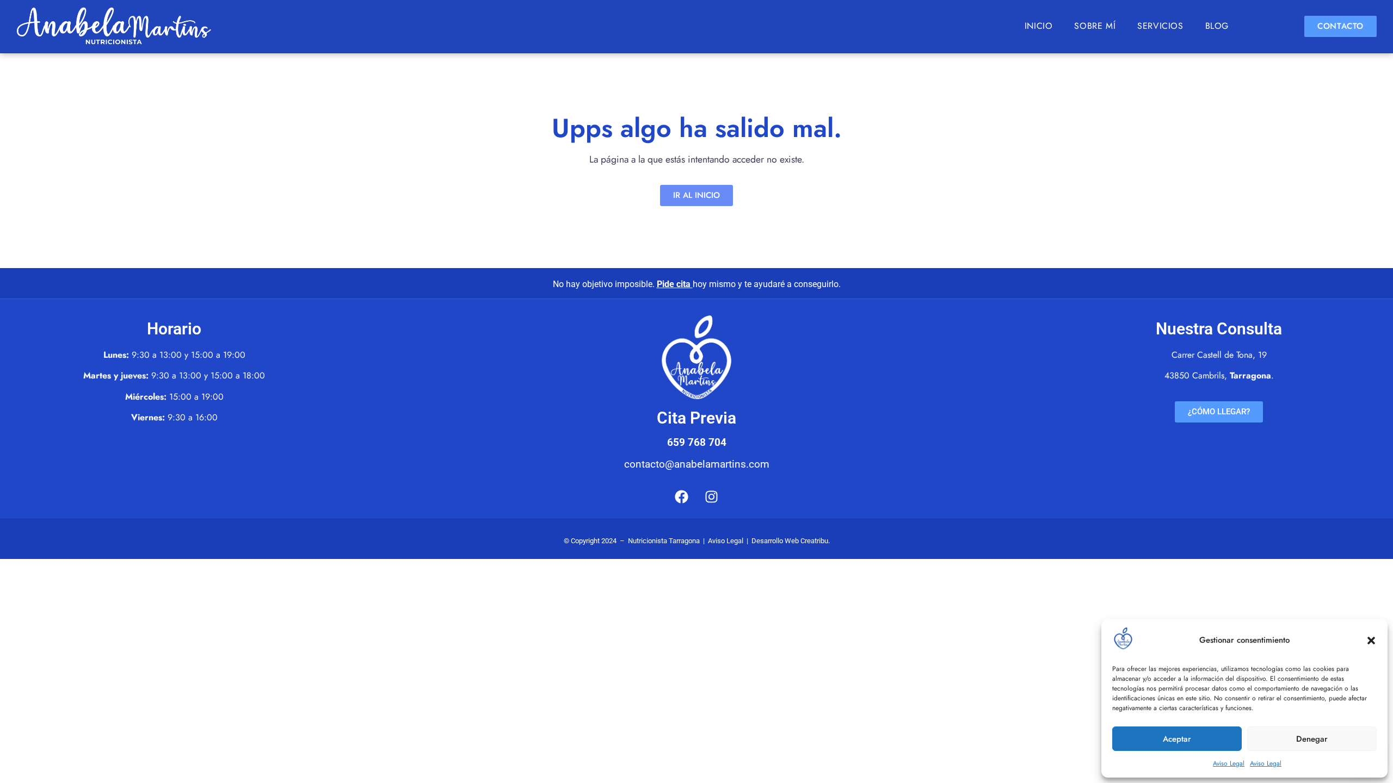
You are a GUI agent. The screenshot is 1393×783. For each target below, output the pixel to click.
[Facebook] (681, 497)
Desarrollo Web (775, 541)
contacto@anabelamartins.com (696, 464)
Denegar (1312, 739)
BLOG (1217, 26)
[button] (1371, 640)
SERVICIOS (1160, 26)
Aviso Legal (1228, 763)
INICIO (1039, 26)
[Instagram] (711, 497)
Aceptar (1177, 739)
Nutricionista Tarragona (664, 541)
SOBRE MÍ (1094, 26)
